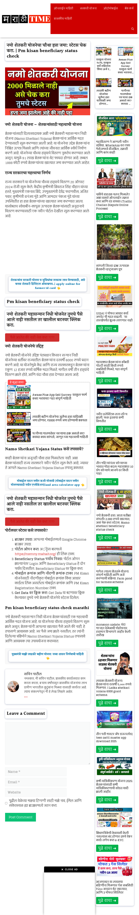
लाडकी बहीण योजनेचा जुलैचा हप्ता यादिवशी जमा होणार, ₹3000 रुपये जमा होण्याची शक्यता (59, 418)
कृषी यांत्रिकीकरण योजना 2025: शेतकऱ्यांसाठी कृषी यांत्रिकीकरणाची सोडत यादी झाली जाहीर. (114, 786)
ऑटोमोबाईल (111, 8)
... (26, 695)
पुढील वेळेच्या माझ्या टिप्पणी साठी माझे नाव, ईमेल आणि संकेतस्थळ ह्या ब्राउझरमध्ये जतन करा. (45, 803)
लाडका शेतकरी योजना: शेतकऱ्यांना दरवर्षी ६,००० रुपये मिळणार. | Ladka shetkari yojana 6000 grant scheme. (113, 687)
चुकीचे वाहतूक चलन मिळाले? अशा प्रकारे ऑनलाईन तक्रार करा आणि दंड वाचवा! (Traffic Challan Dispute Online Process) (114, 201)
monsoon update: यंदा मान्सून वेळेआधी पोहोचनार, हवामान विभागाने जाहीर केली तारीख (113, 630)
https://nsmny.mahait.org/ (35, 554)
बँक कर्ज (129, 8)
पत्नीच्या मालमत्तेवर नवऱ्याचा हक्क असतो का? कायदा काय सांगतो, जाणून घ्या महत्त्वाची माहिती (60, 435)
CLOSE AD (69, 869)
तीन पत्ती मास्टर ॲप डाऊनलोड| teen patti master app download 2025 (114, 738)
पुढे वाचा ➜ (107, 160)
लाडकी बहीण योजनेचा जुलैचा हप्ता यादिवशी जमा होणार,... (103, 97)
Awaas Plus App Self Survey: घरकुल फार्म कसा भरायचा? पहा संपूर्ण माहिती (59, 396)
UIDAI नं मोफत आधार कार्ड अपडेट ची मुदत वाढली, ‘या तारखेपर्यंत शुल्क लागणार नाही (114, 317)
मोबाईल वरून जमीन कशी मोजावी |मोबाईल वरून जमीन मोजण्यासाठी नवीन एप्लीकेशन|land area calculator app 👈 (47, 483)
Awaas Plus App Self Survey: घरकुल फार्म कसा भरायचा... (125, 66)
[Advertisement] (69, 893)
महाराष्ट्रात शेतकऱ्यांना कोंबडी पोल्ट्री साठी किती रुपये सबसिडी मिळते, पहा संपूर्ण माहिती (112, 367)
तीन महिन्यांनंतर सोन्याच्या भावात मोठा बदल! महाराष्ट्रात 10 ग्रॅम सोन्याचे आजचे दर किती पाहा (114, 468)
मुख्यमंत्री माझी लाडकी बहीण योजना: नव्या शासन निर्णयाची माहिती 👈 (48, 656)
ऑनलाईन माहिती (63, 8)
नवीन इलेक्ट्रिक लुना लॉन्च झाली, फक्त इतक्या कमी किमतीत (111, 418)
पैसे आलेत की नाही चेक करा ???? (32, 337)
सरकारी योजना (88, 8)
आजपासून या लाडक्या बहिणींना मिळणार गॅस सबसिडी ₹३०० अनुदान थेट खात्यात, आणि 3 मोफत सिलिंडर (114, 887)
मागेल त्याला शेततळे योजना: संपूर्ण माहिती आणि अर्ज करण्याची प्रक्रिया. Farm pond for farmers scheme (114, 576)
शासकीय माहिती (63, 18)
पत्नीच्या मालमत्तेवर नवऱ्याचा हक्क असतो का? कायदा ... (125, 97)
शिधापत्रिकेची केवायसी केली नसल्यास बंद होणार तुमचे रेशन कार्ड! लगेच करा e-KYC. (114, 836)
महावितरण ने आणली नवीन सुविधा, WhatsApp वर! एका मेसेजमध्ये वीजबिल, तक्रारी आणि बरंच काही (113, 147)
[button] (132, 29)
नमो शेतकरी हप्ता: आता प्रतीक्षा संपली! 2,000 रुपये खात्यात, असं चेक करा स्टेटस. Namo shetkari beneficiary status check (113, 522)
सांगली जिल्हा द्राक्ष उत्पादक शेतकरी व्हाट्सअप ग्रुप (112, 267)
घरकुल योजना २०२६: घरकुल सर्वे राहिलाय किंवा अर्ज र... (103, 64)
